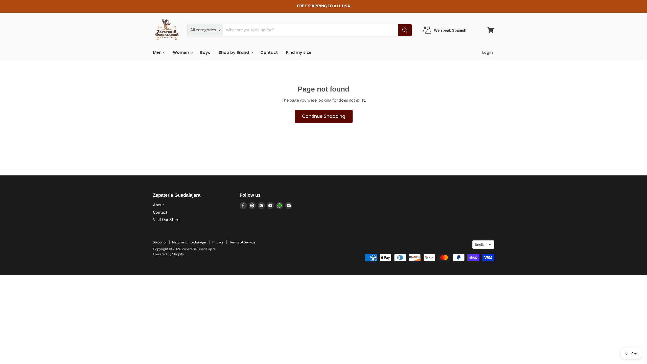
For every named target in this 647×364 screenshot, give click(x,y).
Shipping (160, 242)
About (158, 205)
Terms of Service (242, 242)
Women (181, 52)
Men (158, 52)
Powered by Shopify (168, 254)
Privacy (218, 242)
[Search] (405, 30)
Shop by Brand (234, 52)
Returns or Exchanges (189, 242)
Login (487, 52)
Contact (269, 52)
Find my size (298, 52)
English (481, 244)
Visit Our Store (166, 219)
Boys (205, 52)
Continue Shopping (323, 116)
